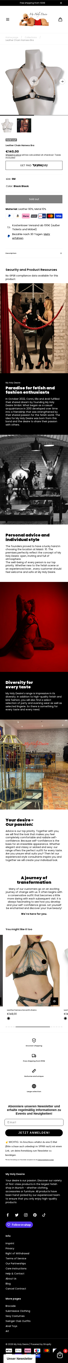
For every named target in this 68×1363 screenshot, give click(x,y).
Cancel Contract (16, 1288)
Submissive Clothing (18, 1311)
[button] (8, 19)
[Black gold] (8, 1018)
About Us (11, 1278)
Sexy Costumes (15, 1316)
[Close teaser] (36, 1353)
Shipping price (13, 154)
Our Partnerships (16, 1263)
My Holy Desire (21, 1344)
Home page (12, 37)
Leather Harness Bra (16, 1010)
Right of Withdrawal (17, 1253)
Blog (8, 1283)
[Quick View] (54, 1001)
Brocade (11, 1306)
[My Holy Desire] (34, 19)
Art (7, 1331)
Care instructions (16, 1268)
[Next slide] (62, 81)
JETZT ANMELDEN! (34, 1132)
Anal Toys (11, 1326)
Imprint (10, 1243)
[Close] (61, 3)
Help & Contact (15, 1273)
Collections (31, 37)
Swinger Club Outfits (18, 1321)
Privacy (10, 1248)
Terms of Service (16, 1258)
